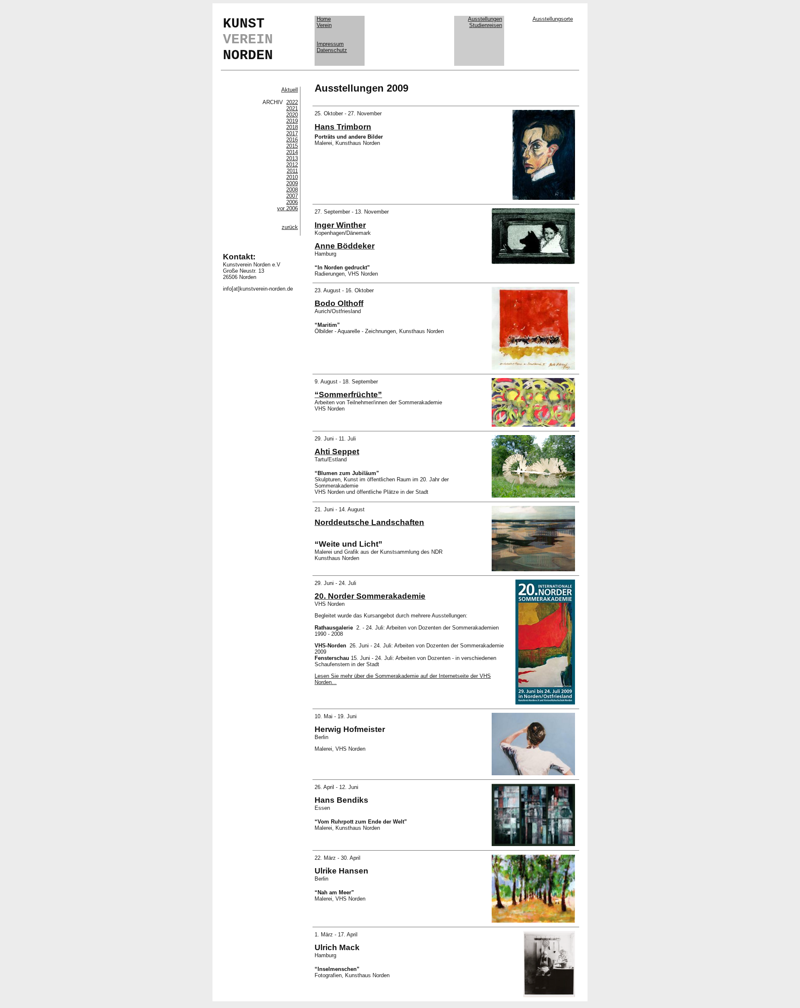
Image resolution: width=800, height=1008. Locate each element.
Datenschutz (332, 50)
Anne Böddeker (345, 245)
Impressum (330, 44)
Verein (324, 25)
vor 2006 (287, 208)
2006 (292, 202)
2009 (292, 183)
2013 (292, 158)
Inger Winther (340, 225)
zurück (290, 227)
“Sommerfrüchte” (348, 394)
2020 (292, 115)
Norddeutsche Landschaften (369, 522)
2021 (292, 108)
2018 (292, 127)
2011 (292, 171)
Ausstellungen (485, 19)
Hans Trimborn (343, 126)
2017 (292, 133)
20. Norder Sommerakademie (370, 596)
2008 (292, 190)
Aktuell (289, 90)
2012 (292, 165)
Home (324, 19)
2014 (292, 152)
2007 (292, 196)
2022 (292, 102)
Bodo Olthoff (339, 303)
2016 (292, 140)
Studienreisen (485, 25)
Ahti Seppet (337, 451)
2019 (292, 121)
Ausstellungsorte (552, 19)
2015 (292, 146)
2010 (292, 177)
